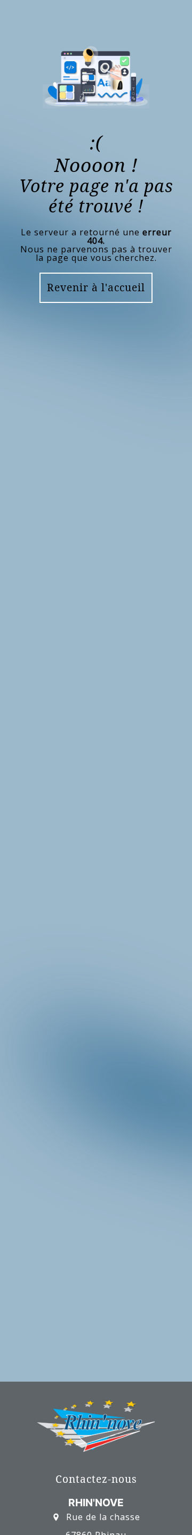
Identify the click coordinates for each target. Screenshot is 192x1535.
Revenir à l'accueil (96, 287)
